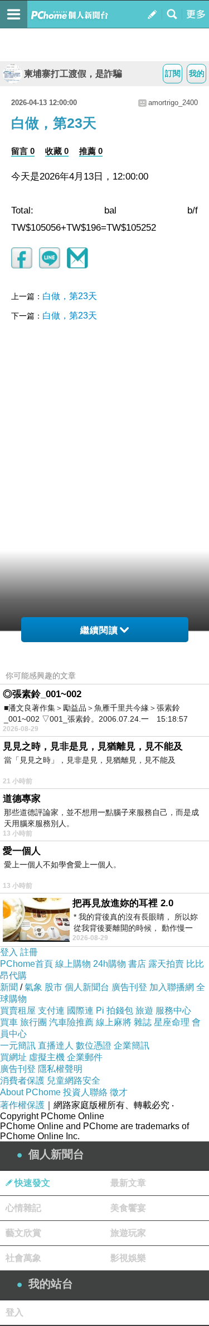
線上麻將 (114, 1022)
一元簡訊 (18, 1045)
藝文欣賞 (23, 1233)
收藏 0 (57, 151)
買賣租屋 (18, 1010)
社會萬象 (23, 1258)
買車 (9, 1022)
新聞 (9, 987)
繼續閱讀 (99, 630)
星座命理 (171, 1022)
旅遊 (144, 1010)
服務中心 (173, 1010)
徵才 (119, 1092)
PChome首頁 (26, 964)
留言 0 (23, 151)
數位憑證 (93, 1045)
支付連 (51, 1010)
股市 (53, 987)
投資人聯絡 (85, 1092)
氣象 (33, 987)
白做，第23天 (69, 296)
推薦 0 (91, 151)
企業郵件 (85, 1057)
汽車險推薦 (71, 1022)
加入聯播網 (171, 987)
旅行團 (33, 1022)
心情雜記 (23, 1208)
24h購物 (109, 964)
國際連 (80, 1010)
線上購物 (73, 964)
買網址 (13, 1057)
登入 (9, 952)
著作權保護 (22, 1105)
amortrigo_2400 (173, 102)
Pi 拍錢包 (114, 1010)
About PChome (30, 1092)
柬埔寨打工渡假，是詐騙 (73, 73)
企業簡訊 (131, 1045)
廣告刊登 (129, 987)
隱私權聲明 (60, 1069)
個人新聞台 (87, 987)
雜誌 (143, 1022)
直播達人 (56, 1045)
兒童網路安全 (73, 1080)
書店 (137, 964)
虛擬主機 (47, 1057)
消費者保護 (22, 1080)
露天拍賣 (166, 964)
